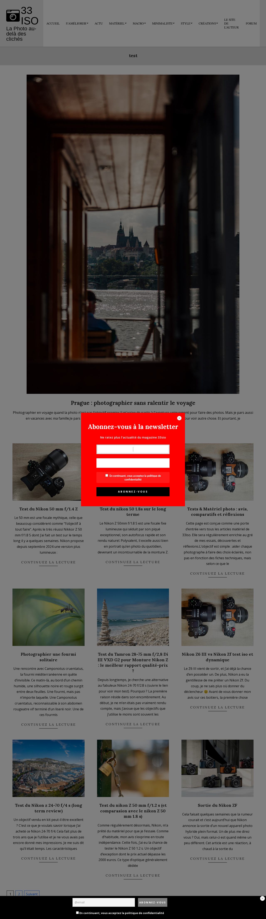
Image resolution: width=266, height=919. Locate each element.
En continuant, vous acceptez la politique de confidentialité (121, 913)
